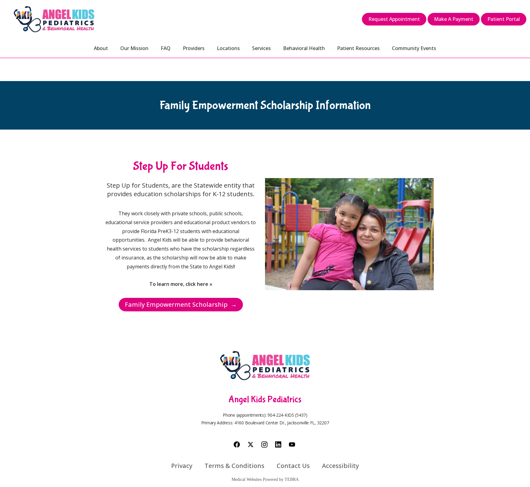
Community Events (414, 48)
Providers (194, 48)
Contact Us (293, 466)
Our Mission (134, 48)
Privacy (181, 466)
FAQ (166, 48)
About (101, 48)
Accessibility (340, 466)
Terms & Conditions (234, 466)
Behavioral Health (304, 48)
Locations (228, 48)
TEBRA (292, 479)
